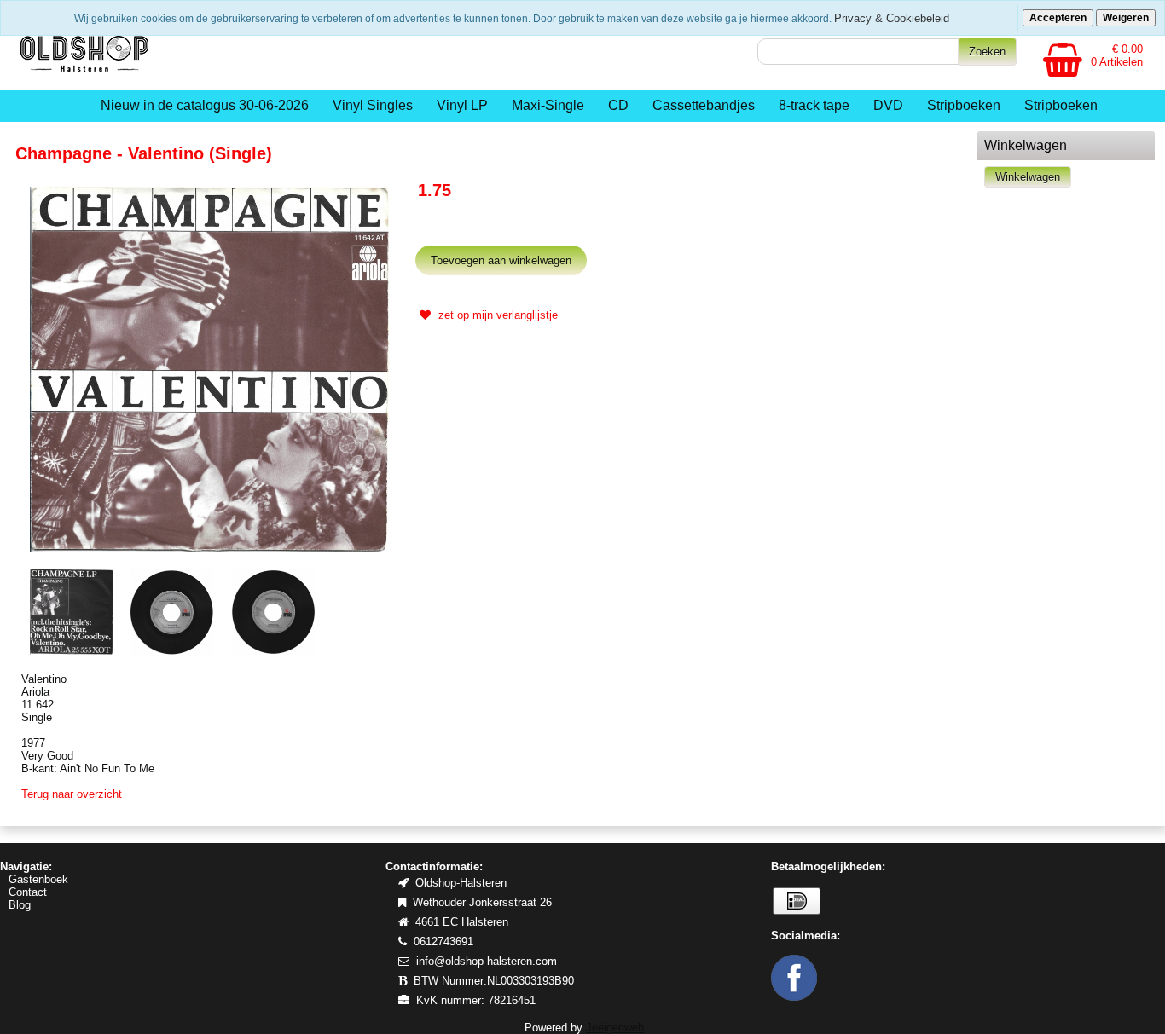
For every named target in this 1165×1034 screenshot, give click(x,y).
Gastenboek (38, 879)
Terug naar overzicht (71, 794)
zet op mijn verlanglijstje (496, 315)
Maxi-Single (548, 105)
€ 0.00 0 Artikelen (1117, 55)
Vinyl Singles (373, 105)
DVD (888, 105)
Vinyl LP (462, 105)
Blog (20, 904)
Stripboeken (963, 105)
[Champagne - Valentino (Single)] (210, 368)
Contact (28, 892)
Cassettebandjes (703, 105)
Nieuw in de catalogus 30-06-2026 (205, 105)
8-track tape (814, 105)
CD (618, 105)
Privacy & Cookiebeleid (891, 18)
